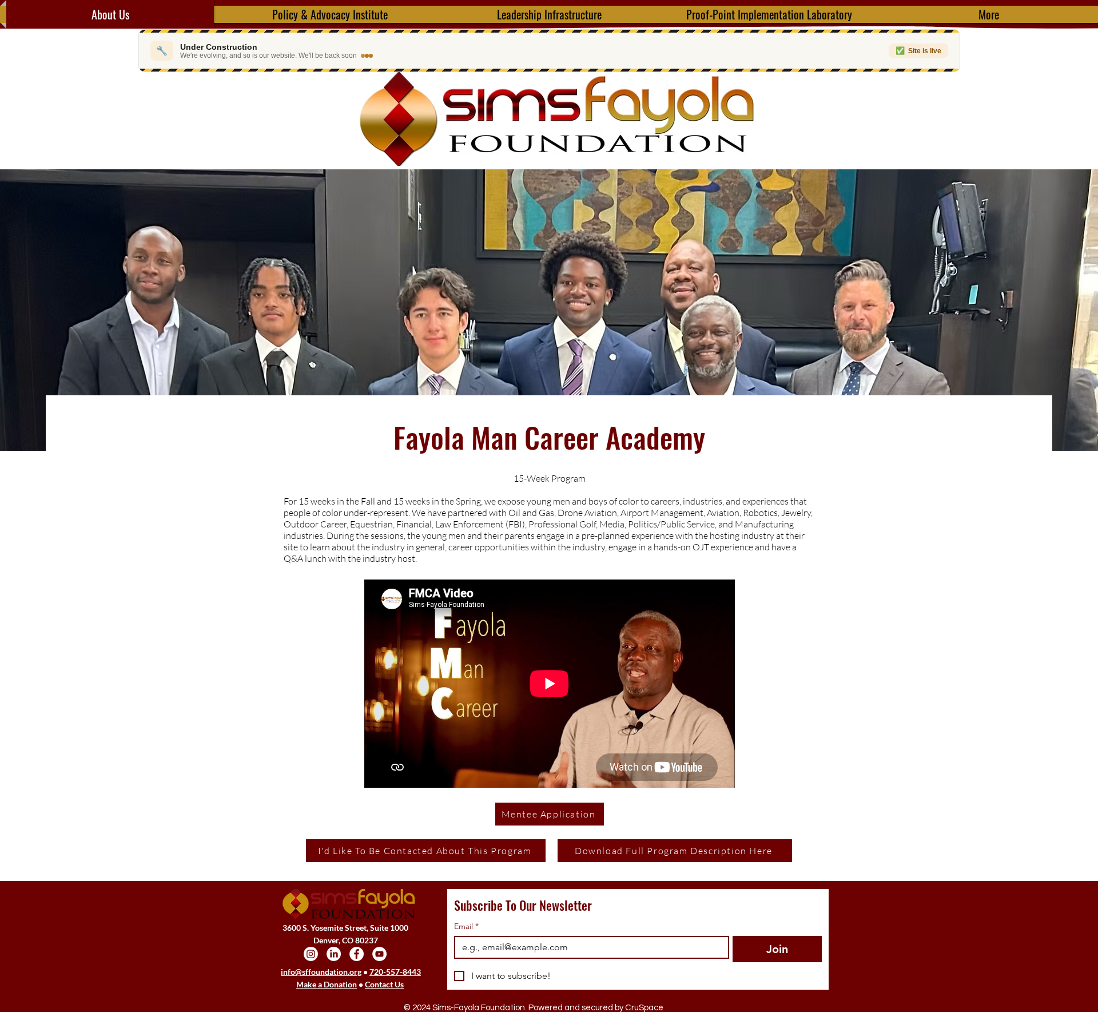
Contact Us (384, 984)
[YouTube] (379, 954)
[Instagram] (311, 954)
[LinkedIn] (334, 954)
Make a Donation (326, 984)
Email (466, 926)
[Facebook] (356, 954)
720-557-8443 (395, 972)
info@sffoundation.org (321, 972)
